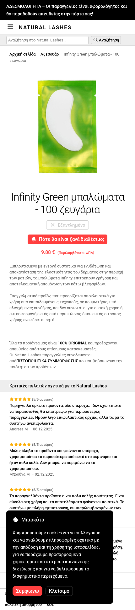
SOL (50, 604)
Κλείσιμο (59, 591)
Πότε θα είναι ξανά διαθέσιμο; (70, 239)
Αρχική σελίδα (22, 54)
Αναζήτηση (108, 40)
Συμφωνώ (27, 591)
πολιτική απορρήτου (23, 604)
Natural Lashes (45, 27)
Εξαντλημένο (70, 225)
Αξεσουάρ (49, 54)
